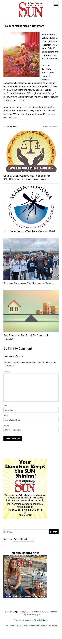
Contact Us (27, 620)
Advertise (18, 620)
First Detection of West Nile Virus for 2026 (29, 231)
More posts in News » (51, 126)
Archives (7, 539)
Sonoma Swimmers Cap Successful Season (28, 283)
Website (6, 425)
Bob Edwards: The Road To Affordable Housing (26, 337)
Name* (5, 405)
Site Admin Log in (41, 620)
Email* (5, 415)
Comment (6, 372)
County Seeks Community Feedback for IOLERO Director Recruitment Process (26, 177)
